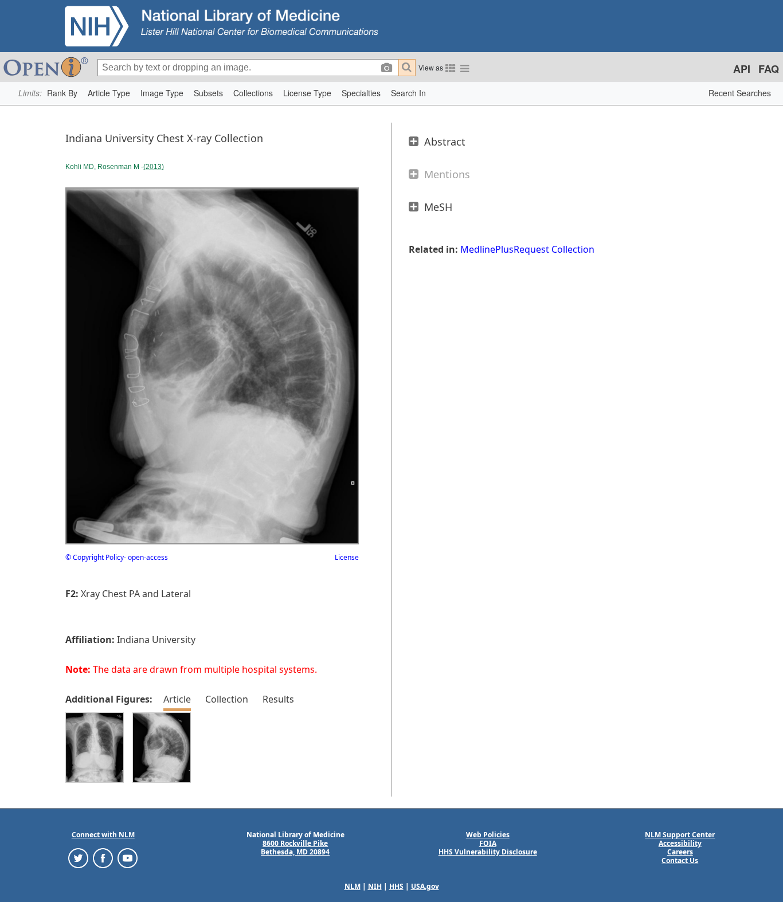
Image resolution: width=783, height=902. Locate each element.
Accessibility (680, 843)
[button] (62, 93)
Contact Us (679, 860)
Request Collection (554, 249)
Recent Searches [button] (739, 93)
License (347, 557)
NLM (352, 886)
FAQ (768, 68)
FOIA (487, 843)
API (741, 68)
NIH (375, 886)
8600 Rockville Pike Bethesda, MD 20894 (295, 847)
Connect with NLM (103, 835)
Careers (680, 852)
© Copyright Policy (94, 557)
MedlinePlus (487, 249)
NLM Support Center (680, 835)
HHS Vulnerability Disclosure (488, 852)
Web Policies (488, 835)
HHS (396, 886)
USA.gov (425, 886)
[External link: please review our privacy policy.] (78, 857)
